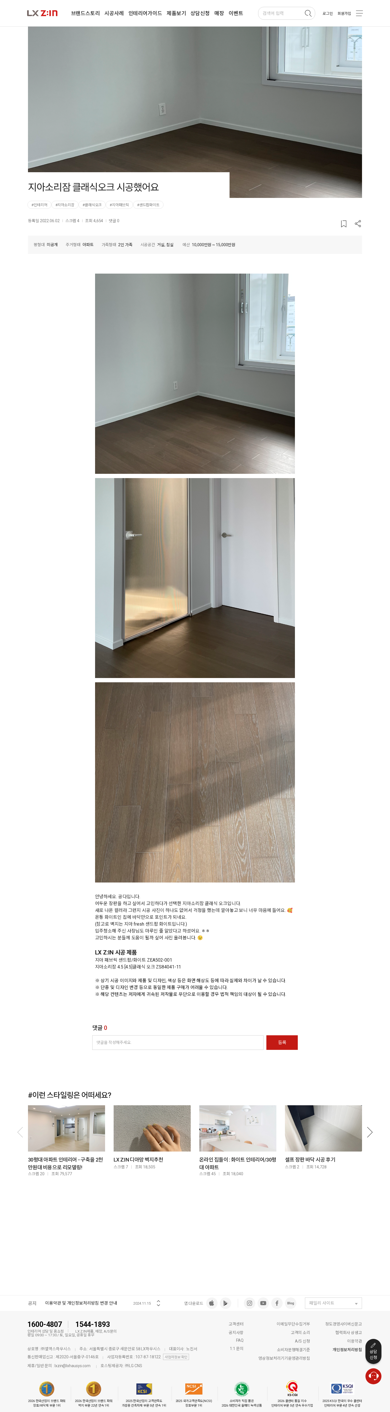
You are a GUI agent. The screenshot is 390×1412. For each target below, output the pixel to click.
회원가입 (344, 13)
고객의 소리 (300, 1332)
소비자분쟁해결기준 (293, 1349)
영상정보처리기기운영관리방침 (284, 1358)
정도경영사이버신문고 (343, 1324)
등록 (282, 1042)
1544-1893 (92, 1324)
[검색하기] (308, 13)
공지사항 (236, 1332)
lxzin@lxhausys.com (73, 1365)
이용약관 (354, 1341)
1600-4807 (44, 1324)
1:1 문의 (236, 1348)
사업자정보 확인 (176, 1357)
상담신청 (373, 1354)
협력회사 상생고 (348, 1332)
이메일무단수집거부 (293, 1324)
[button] (358, 224)
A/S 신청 (302, 1341)
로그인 (328, 13)
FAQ (240, 1340)
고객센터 (236, 1324)
